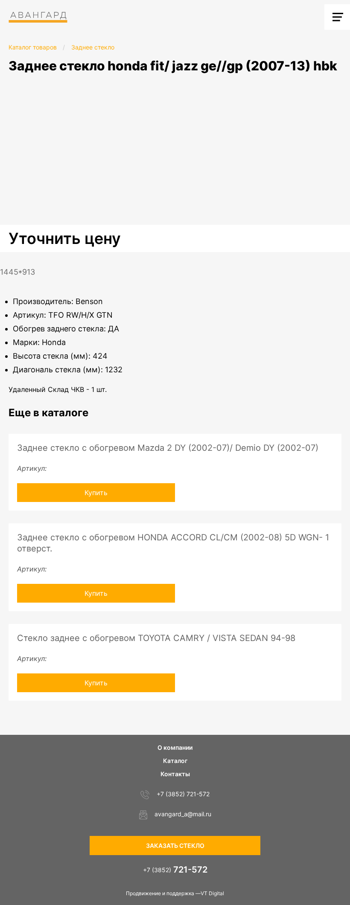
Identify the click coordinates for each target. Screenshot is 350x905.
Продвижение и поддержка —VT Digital (175, 893)
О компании (175, 747)
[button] (342, 89)
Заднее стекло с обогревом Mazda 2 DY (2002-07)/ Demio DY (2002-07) (167, 448)
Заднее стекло (92, 47)
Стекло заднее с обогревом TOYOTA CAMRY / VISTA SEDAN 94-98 (156, 638)
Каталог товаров (33, 47)
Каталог (175, 760)
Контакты (175, 773)
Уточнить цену (65, 238)
